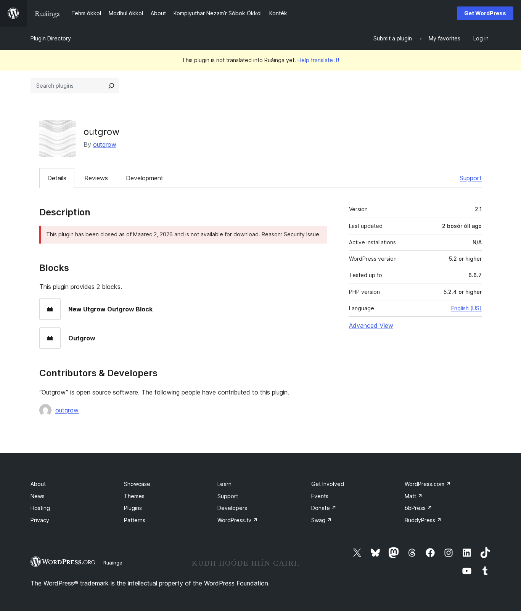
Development (144, 178)
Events (319, 496)
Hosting (40, 508)
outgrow (104, 144)
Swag (321, 520)
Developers (232, 508)
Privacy (40, 520)
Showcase (137, 484)
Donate (323, 508)
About (38, 484)
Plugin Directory (51, 38)
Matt (414, 496)
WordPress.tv (237, 520)
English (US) (466, 308)
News (38, 496)
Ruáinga (112, 563)
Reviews (96, 178)
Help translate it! (318, 60)
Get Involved (327, 484)
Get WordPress (485, 13)
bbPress (418, 508)
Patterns (134, 520)
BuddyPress (423, 520)
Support (471, 178)
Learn (224, 484)
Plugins (133, 508)
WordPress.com (428, 484)
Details (56, 178)
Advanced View (371, 325)
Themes (134, 496)
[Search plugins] (111, 85)
